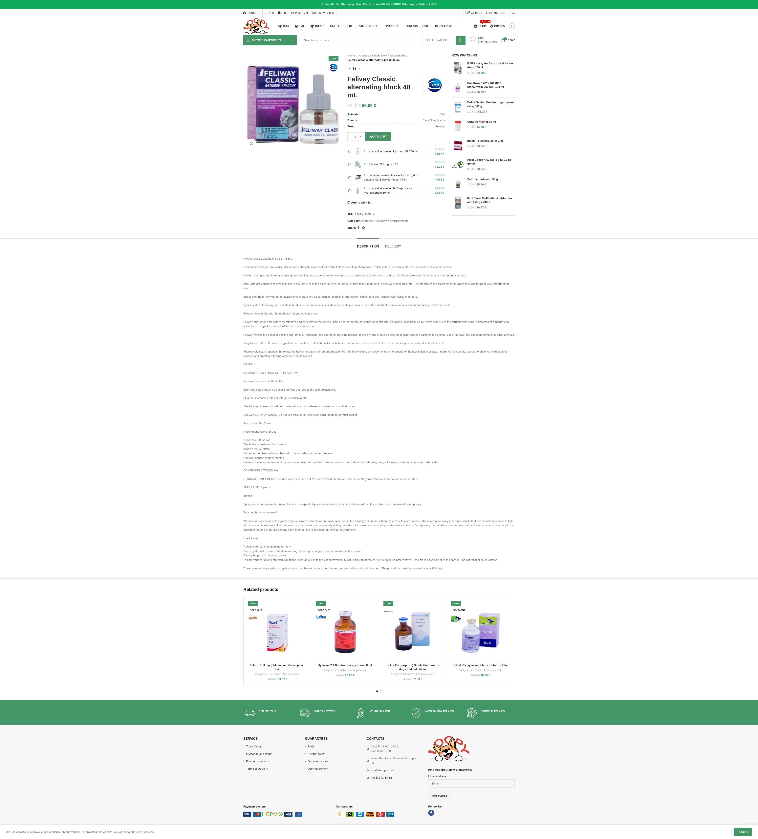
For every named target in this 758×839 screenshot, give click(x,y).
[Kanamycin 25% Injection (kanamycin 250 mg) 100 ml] (457, 87)
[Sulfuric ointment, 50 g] (457, 183)
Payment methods (257, 761)
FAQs (311, 746)
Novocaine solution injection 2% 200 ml (393, 151)
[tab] (368, 244)
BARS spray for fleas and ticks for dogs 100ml (490, 65)
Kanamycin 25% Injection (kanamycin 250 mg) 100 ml (485, 84)
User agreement (318, 768)
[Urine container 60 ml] (457, 126)
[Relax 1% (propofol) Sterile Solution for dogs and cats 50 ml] (413, 630)
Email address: (437, 776)
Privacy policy (316, 753)
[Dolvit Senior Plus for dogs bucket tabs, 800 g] (457, 107)
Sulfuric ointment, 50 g (482, 179)
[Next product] (359, 68)
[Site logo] (256, 26)
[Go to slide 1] (377, 691)
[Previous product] (349, 68)
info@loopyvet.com (383, 770)
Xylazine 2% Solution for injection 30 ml (345, 665)
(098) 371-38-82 (381, 777)
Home (351, 55)
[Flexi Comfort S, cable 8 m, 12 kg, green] (457, 164)
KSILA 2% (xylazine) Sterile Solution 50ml (480, 665)
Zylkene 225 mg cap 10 (383, 164)
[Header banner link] (379, 4)
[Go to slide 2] (381, 691)
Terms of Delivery (257, 768)
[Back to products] (354, 68)
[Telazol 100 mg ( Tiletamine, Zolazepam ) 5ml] (277, 630)
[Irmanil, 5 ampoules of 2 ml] (457, 145)
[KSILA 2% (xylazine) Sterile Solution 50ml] (480, 630)
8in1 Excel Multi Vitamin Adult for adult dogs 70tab (489, 200)
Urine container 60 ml (481, 121)
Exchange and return (259, 753)
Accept (743, 831)
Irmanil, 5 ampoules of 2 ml (485, 140)
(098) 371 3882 (487, 42)
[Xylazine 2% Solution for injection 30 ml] (345, 630)
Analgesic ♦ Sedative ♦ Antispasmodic (382, 55)
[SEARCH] (461, 40)
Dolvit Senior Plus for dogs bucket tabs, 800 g (490, 104)
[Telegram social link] (363, 227)
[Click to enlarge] (251, 143)
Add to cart (378, 136)
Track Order (253, 746)
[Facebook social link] (512, 26)
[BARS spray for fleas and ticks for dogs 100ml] (457, 68)
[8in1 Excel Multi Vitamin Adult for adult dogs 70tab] (457, 203)
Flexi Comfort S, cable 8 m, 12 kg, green (489, 161)
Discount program (319, 761)
